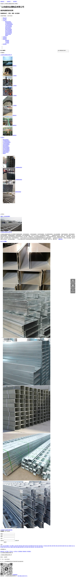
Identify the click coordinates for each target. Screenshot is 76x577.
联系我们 (15, 1)
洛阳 (63, 545)
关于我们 (5, 19)
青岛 (57, 545)
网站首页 (2, 551)
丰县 (36, 547)
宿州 (3, 547)
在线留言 (9, 1)
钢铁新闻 (7, 40)
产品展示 (2, 137)
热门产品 (2, 241)
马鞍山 (11, 547)
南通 (31, 545)
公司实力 (5, 36)
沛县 (38, 547)
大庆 (25, 547)
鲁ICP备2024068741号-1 (22, 575)
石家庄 (70, 545)
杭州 (59, 545)
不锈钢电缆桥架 (8, 22)
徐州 (37, 545)
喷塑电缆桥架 (8, 34)
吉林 (27, 547)
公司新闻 (7, 42)
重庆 (8, 545)
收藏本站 (2, 1)
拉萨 (31, 547)
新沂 (40, 547)
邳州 (42, 547)
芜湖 (16, 547)
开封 (65, 545)
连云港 (28, 545)
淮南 (14, 547)
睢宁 (33, 547)
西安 (23, 547)
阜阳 (5, 547)
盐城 (26, 545)
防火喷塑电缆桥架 (9, 24)
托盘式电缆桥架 (8, 26)
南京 (22, 545)
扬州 (24, 545)
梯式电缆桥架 (8, 27)
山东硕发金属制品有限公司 (6, 54)
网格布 (6, 35)
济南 (50, 545)
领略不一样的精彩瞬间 (5, 216)
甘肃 (19, 545)
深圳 (48, 545)
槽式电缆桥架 (8, 21)
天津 (6, 545)
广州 (44, 545)
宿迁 (42, 545)
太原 (29, 547)
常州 (35, 545)
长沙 (73, 545)
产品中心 (5, 20)
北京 (1, 545)
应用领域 (5, 37)
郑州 (61, 545)
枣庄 (55, 545)
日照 (52, 545)
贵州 (17, 545)
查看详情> (60, 239)
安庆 (7, 547)
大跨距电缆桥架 (8, 25)
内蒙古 (12, 545)
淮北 (9, 547)
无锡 (40, 545)
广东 (10, 545)
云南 (15, 545)
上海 (4, 545)
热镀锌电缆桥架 (8, 29)
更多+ (6, 241)
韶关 (46, 545)
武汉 (67, 545)
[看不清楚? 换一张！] (17, 540)
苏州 (33, 545)
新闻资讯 (5, 39)
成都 (18, 547)
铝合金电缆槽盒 (8, 30)
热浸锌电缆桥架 (8, 32)
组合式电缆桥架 (8, 31)
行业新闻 (7, 41)
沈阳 (21, 547)
